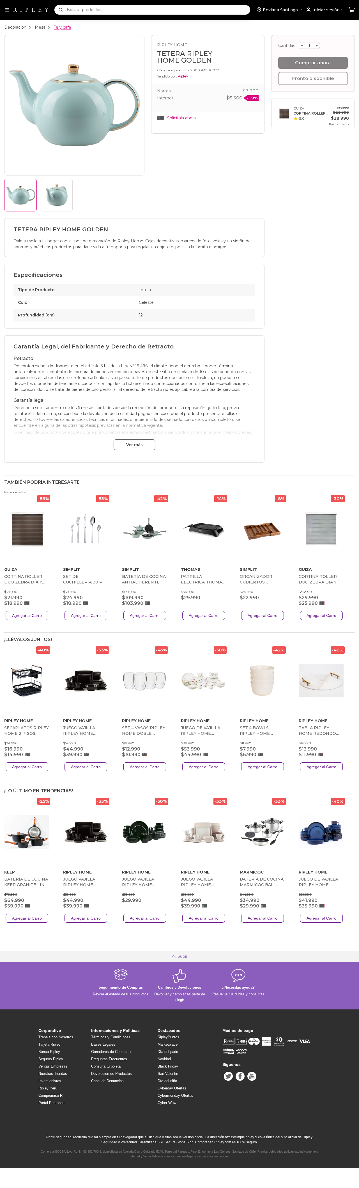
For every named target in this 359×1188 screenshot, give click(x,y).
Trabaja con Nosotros (55, 1037)
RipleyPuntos (168, 1037)
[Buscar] (60, 10)
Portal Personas (51, 1103)
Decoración (15, 27)
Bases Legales (103, 1044)
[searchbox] (158, 10)
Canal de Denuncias (107, 1081)
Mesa (40, 27)
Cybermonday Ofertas (175, 1095)
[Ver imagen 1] (20, 195)
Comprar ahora (313, 62)
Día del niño (167, 1081)
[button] (352, 10)
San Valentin (168, 1073)
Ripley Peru (47, 1088)
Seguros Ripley (50, 1059)
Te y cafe (62, 27)
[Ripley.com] (31, 10)
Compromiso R (50, 1095)
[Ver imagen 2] (56, 195)
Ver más (134, 444)
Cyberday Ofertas (172, 1088)
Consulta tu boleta (106, 1066)
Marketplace (168, 1044)
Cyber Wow (167, 1103)
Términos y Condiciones (110, 1037)
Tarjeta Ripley (49, 1044)
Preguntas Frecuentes (109, 1059)
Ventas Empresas (52, 1066)
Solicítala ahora (181, 117)
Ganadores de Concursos (111, 1052)
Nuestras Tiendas (52, 1073)
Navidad (164, 1059)
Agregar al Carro (27, 615)
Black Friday (168, 1066)
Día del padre (168, 1052)
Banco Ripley (49, 1052)
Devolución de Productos (111, 1073)
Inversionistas (49, 1081)
